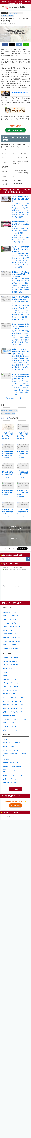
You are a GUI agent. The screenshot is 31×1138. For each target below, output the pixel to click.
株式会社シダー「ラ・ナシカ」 (10, 715)
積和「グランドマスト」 (9, 759)
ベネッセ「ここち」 (8, 630)
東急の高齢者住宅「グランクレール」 (12, 762)
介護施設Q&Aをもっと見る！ (15, 398)
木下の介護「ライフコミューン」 (11, 683)
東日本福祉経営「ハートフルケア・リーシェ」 (14, 719)
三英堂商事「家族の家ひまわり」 (11, 648)
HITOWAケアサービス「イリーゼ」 (12, 623)
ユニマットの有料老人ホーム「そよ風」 (13, 708)
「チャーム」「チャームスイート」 (12, 726)
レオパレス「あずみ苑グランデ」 (11, 661)
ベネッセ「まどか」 (8, 672)
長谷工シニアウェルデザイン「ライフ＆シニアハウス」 (15, 770)
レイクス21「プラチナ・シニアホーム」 (13, 626)
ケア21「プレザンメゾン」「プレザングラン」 (14, 697)
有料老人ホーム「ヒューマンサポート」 (13, 641)
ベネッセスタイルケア (8, 668)
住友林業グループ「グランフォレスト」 (13, 775)
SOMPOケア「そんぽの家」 (10, 619)
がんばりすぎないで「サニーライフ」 (12, 612)
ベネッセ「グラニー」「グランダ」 (12, 742)
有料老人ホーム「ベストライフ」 (11, 615)
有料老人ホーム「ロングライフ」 (11, 779)
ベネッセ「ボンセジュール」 (10, 746)
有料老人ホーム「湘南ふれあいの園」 (12, 766)
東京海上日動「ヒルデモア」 (10, 782)
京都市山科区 (4, 12)
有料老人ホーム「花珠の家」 (10, 644)
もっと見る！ (14, 789)
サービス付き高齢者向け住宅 (16, 13)
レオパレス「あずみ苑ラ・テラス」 (12, 664)
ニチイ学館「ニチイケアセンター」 (12, 690)
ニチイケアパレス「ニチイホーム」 (12, 686)
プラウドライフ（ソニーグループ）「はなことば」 (14, 754)
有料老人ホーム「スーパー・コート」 (12, 637)
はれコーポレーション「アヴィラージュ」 (13, 704)
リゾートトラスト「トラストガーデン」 (13, 750)
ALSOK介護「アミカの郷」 (10, 633)
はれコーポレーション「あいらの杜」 (12, 701)
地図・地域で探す (16, 130)
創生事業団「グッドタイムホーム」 (12, 657)
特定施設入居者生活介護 (8, 15)
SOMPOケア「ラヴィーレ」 (10, 679)
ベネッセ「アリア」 (8, 739)
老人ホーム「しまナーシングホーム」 (12, 730)
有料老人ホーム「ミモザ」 (9, 722)
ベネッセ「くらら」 (8, 675)
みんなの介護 (16, 805)
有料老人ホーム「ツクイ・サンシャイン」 (13, 712)
